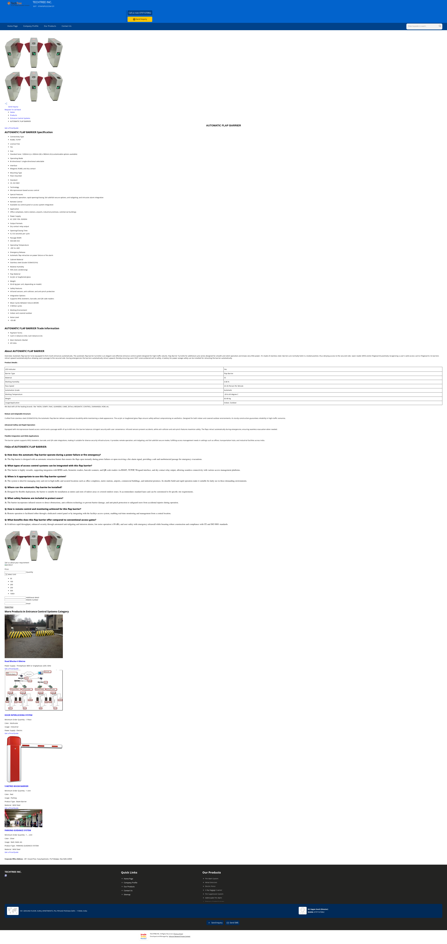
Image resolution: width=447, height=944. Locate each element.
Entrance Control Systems (20, 118)
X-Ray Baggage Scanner (213, 890)
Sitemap (127, 894)
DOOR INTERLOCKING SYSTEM (18, 715)
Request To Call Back (13, 110)
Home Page (12, 26)
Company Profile (30, 26)
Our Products (50, 26)
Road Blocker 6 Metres (15, 661)
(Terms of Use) (178, 934)
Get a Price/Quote (11, 128)
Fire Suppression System (214, 894)
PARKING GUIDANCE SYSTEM (18, 830)
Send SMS (234, 922)
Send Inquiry (141, 19)
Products (13, 115)
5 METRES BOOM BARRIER (16, 786)
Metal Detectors (211, 882)
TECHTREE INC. (43, 3)
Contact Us (66, 26)
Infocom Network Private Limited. (179, 936)
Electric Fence (210, 886)
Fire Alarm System (211, 878)
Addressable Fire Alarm (213, 898)
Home (12, 112)
